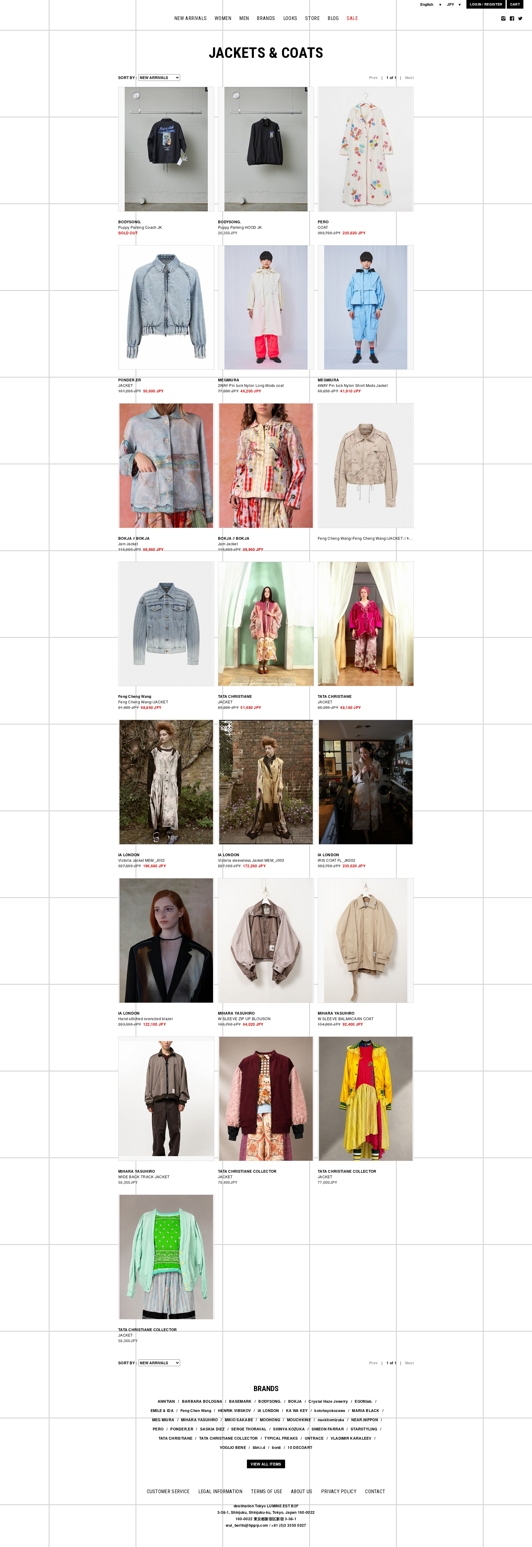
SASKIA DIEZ (212, 1429)
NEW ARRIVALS (190, 18)
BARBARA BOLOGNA (202, 1401)
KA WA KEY (297, 1410)
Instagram (503, 18)
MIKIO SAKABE (239, 1419)
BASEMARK (240, 1401)
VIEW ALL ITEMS (266, 1464)
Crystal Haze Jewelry (328, 1401)
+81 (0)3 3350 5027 (288, 1525)
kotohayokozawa (329, 1410)
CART (515, 4)
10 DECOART (300, 1447)
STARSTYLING (364, 1429)
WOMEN (223, 18)
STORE (312, 18)
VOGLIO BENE (233, 1447)
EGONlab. (363, 1401)
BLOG (333, 18)
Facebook (512, 18)
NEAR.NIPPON (364, 1419)
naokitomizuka (331, 1419)
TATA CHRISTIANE (176, 1438)
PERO (158, 1429)
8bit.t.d (259, 1447)
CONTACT (375, 1491)
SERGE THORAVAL (248, 1429)
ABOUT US (301, 1491)
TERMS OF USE (266, 1491)
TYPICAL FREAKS (281, 1438)
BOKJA (295, 1401)
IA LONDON (268, 1410)
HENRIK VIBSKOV (234, 1410)
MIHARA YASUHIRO (199, 1419)
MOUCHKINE (299, 1419)
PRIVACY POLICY (339, 1491)
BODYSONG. (269, 1401)
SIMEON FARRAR (328, 1429)
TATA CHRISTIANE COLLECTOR (228, 1438)
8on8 (276, 1447)
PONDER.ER (181, 1429)
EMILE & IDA (162, 1410)
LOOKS (290, 18)
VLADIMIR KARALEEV (351, 1438)
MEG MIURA (163, 1419)
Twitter (520, 18)
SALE (352, 18)
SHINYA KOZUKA (289, 1429)
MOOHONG (270, 1419)
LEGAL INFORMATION (220, 1491)
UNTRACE (314, 1438)
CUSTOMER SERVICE (168, 1491)
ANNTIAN (166, 1401)
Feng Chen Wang (195, 1410)
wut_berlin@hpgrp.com (247, 1525)
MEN (244, 18)
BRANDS (266, 18)
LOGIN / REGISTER (486, 4)
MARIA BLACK (365, 1410)
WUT (23, 15)
